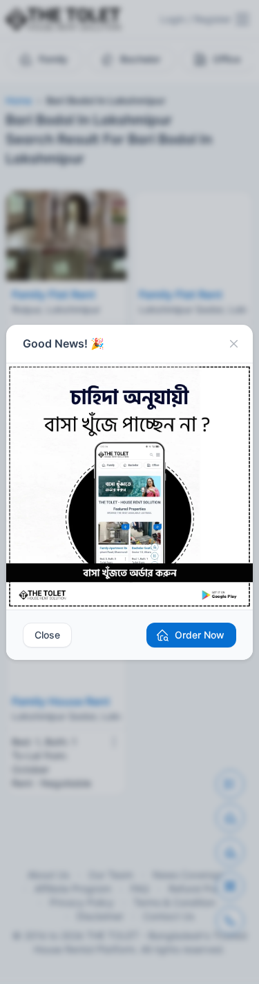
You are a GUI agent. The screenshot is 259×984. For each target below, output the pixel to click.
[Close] (233, 344)
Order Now (199, 635)
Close (47, 635)
